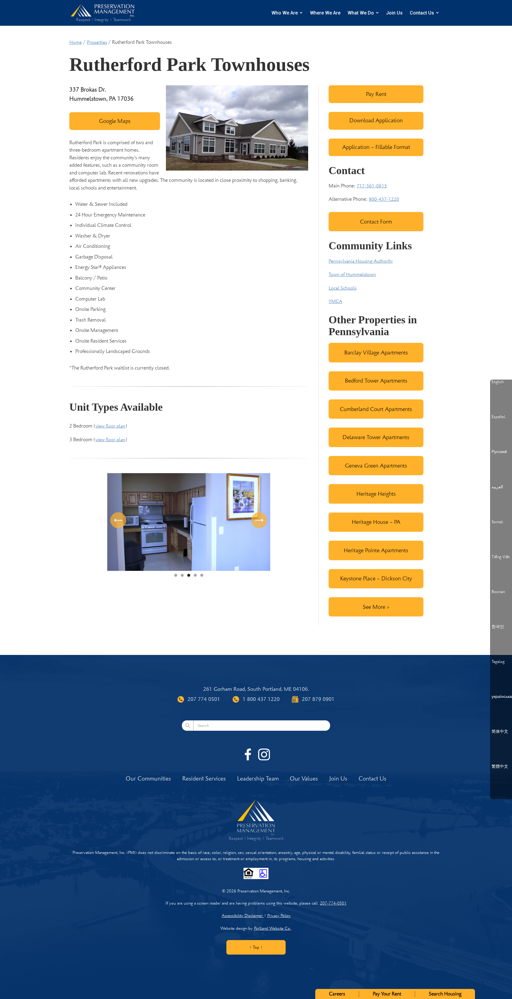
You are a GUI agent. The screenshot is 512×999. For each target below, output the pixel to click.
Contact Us (422, 13)
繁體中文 (500, 766)
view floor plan (110, 426)
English (498, 382)
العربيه (497, 487)
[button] (119, 522)
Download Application (376, 120)
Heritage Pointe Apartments (376, 550)
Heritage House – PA (376, 521)
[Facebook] (248, 754)
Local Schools (342, 288)
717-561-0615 (372, 186)
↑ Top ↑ (256, 947)
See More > (376, 606)
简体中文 (500, 731)
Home (75, 42)
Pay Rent (376, 94)
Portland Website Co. (272, 928)
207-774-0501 (333, 903)
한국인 (498, 626)
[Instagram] (264, 754)
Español (498, 417)
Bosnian (498, 592)
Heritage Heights (376, 493)
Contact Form (376, 221)
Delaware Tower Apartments (376, 437)
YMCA (335, 301)
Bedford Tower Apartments (376, 380)
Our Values (304, 778)
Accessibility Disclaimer (243, 915)
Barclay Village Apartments (376, 352)
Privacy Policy (279, 915)
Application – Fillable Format (376, 147)
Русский (499, 451)
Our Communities (148, 778)
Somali (497, 522)
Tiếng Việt (501, 557)
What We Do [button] (361, 13)
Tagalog (498, 661)
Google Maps (115, 121)
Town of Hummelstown (352, 274)
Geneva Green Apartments (376, 465)
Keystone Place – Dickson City (376, 578)
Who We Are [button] (284, 13)
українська (502, 696)
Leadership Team (258, 778)
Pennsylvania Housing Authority (361, 261)
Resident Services (204, 778)
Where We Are (325, 13)
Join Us (394, 13)
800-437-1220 (384, 199)
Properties (97, 42)
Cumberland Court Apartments (376, 409)
